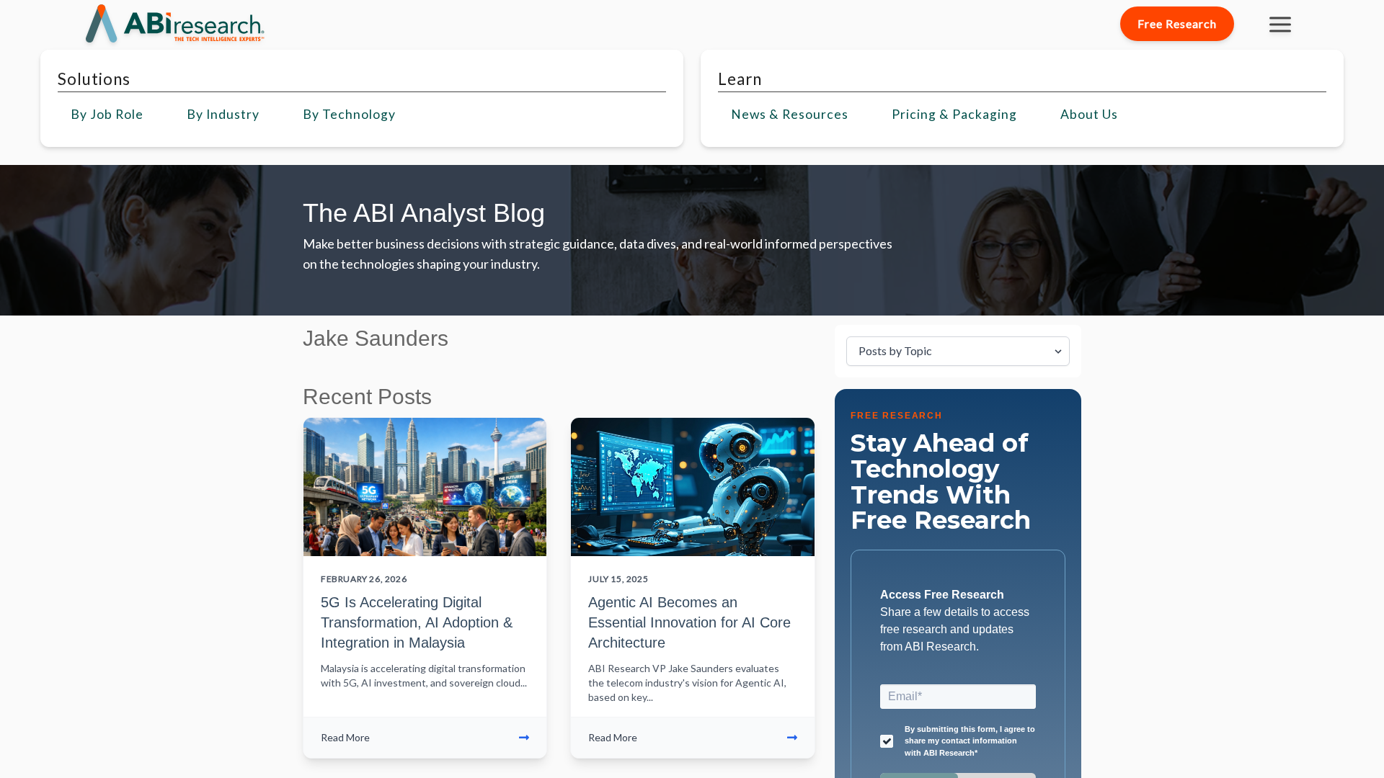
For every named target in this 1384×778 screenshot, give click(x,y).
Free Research (1177, 23)
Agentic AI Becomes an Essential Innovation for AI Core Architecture (689, 622)
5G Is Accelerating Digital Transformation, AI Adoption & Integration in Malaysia (417, 622)
